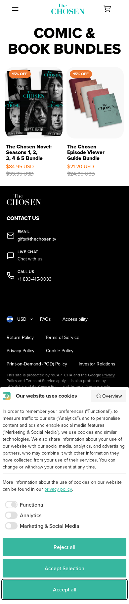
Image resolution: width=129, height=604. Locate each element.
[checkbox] (24, 505)
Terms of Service (62, 337)
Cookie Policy (59, 351)
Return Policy (20, 337)
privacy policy (58, 489)
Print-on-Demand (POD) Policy (37, 364)
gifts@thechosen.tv (37, 239)
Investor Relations (97, 364)
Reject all (64, 547)
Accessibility (75, 319)
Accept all (64, 589)
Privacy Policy (20, 351)
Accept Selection (64, 568)
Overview (112, 396)
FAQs (45, 319)
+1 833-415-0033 (35, 279)
